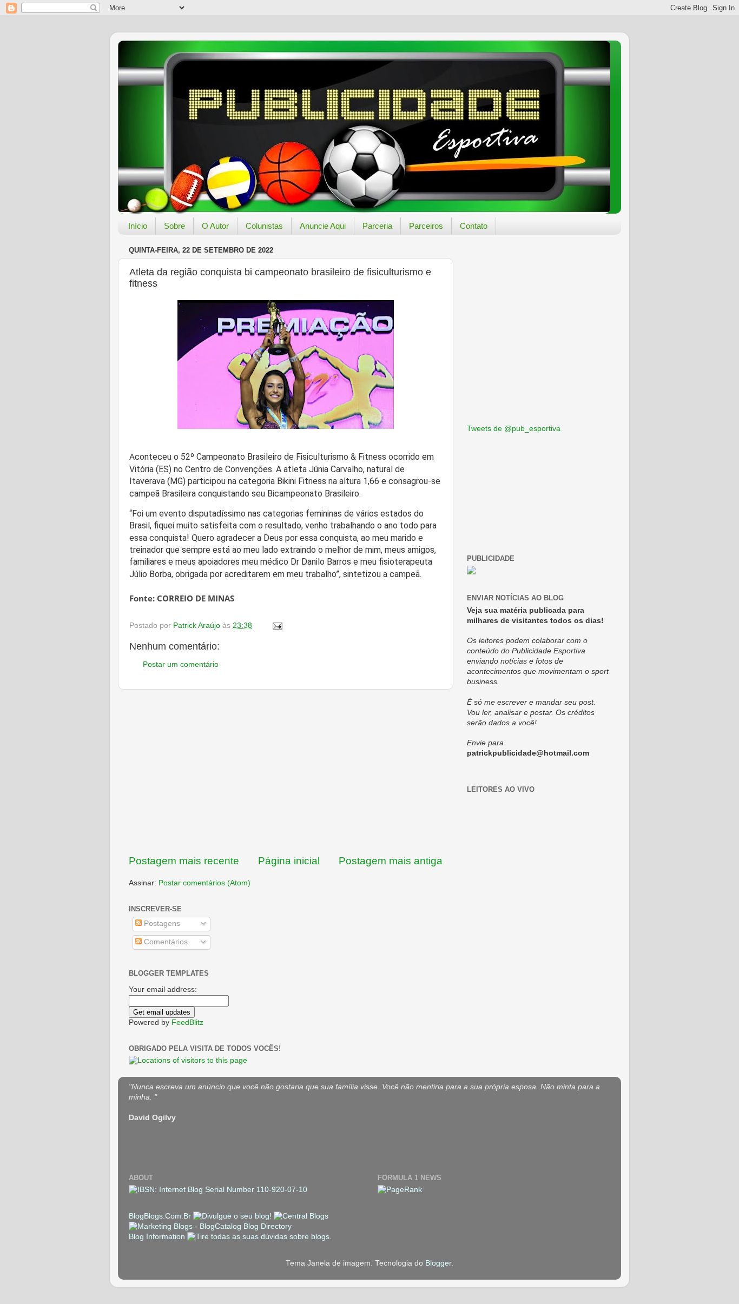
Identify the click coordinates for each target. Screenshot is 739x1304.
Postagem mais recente (184, 860)
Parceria (377, 225)
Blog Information (157, 1237)
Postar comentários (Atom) (204, 883)
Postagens (161, 923)
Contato (473, 225)
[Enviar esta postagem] (277, 625)
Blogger (438, 1263)
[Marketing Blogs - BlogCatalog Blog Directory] (210, 1226)
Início (137, 225)
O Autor (215, 225)
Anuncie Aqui (323, 225)
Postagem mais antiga (391, 860)
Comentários (165, 942)
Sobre (174, 225)
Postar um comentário (181, 664)
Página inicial (289, 860)
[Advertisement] (285, 771)
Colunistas (264, 225)
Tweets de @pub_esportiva (513, 429)
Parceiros (426, 225)
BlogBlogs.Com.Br (161, 1216)
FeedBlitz (187, 1022)
